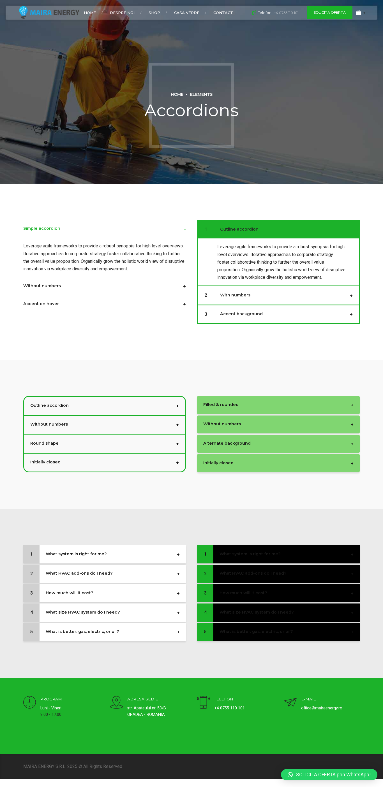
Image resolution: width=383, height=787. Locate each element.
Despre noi (122, 12)
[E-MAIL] (290, 703)
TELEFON (223, 699)
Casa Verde (186, 12)
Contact (223, 12)
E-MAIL (308, 699)
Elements (201, 94)
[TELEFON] (203, 703)
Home (90, 12)
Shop (154, 12)
